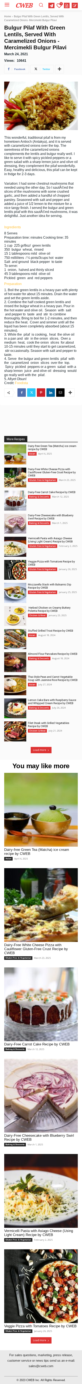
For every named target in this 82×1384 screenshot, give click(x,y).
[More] (59, 69)
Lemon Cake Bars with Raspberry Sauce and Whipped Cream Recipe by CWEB (52, 701)
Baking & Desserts (39, 496)
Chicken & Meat (37, 615)
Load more (39, 750)
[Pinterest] (41, 392)
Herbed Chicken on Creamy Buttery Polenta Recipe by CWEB (49, 609)
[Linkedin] (50, 392)
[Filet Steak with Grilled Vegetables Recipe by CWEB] (15, 731)
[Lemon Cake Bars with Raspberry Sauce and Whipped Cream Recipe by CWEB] (15, 708)
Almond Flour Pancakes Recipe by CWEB (52, 653)
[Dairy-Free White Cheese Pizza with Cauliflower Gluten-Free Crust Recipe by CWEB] (15, 478)
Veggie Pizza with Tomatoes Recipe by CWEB (40, 1326)
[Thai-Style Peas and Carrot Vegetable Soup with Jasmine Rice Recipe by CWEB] (15, 685)
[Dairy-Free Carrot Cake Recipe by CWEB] (15, 501)
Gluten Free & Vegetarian (42, 480)
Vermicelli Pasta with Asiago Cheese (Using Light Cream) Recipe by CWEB (50, 540)
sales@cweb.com (41, 1366)
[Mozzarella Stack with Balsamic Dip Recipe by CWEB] (15, 593)
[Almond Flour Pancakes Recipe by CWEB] (15, 662)
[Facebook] (21, 392)
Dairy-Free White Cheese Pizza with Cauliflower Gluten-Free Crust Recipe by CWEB (52, 472)
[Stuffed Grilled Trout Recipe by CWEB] (15, 639)
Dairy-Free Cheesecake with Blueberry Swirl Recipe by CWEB (50, 517)
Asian (32, 453)
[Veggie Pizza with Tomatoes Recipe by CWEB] (15, 570)
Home (7, 16)
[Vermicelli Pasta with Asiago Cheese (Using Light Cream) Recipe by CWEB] (15, 547)
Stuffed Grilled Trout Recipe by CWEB (50, 630)
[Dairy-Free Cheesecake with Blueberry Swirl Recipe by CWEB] (15, 524)
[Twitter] (31, 392)
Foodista (21, 383)
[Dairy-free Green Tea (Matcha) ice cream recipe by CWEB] (15, 454)
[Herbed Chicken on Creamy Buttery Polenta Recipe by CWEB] (15, 616)
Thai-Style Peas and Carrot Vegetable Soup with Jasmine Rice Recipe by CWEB (53, 678)
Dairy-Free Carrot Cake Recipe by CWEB (51, 492)
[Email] (60, 392)
